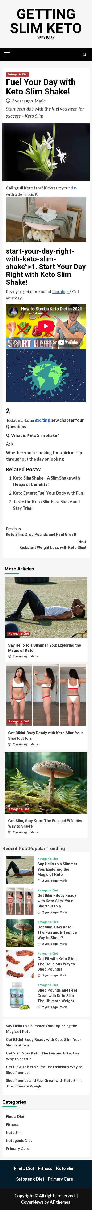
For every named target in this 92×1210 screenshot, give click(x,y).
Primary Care (17, 1148)
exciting (42, 420)
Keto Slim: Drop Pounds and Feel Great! (41, 532)
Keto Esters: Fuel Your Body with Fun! (48, 493)
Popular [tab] (37, 848)
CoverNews (32, 1202)
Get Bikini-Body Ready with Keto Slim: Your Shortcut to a (57, 900)
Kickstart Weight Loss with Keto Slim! (53, 545)
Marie (40, 100)
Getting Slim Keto (46, 21)
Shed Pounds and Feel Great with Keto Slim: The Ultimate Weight (57, 995)
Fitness (12, 1124)
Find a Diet (15, 1116)
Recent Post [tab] (15, 848)
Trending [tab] (55, 848)
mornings (61, 291)
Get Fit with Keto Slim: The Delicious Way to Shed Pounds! (57, 964)
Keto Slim (14, 1132)
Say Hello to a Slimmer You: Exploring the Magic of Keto (58, 869)
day (74, 187)
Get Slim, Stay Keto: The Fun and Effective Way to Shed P (57, 932)
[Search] (84, 54)
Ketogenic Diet (17, 74)
